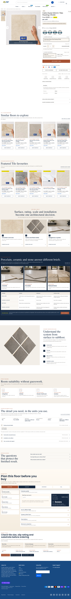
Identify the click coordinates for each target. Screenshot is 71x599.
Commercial (17, 594)
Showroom (44, 486)
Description (45, 85)
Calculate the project (65, 414)
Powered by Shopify (4, 588)
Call (61, 486)
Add (69, 11)
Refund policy (12, 586)
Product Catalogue (11, 594)
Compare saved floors (65, 166)
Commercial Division (22, 572)
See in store (9, 486)
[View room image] (3, 13)
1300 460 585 (57, 567)
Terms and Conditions (4, 586)
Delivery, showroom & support (48, 102)
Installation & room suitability (48, 99)
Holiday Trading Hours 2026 (24, 575)
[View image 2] (3, 18)
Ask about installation (63, 70)
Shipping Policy (17, 586)
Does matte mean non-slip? (36, 454)
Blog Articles (3, 594)
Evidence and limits (5, 244)
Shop (20, 567)
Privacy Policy (23, 586)
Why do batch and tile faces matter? (37, 459)
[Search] (52, 2)
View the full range (66, 118)
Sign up (38, 575)
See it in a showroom (49, 70)
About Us (20, 568)
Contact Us (21, 570)
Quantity (44, 46)
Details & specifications (46, 81)
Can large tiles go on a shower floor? (37, 457)
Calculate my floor (65, 46)
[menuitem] (17, 6)
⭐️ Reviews (21, 573)
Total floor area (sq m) (26, 495)
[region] (35, 233)
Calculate (27, 486)
